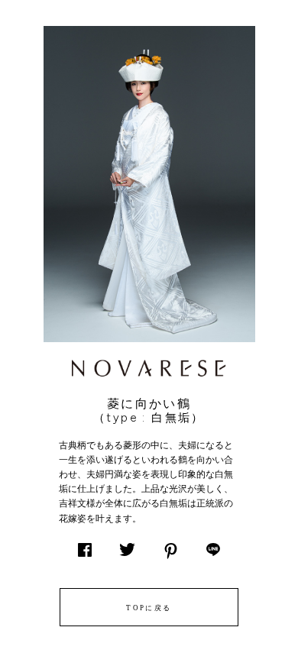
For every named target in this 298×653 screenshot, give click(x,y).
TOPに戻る (148, 608)
